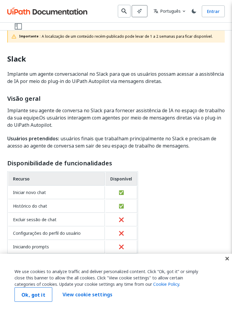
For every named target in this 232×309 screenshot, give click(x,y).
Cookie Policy (166, 284)
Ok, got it (33, 294)
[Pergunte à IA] (139, 11)
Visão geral (23, 98)
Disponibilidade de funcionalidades (59, 163)
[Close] (227, 258)
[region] (116, 281)
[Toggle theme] (194, 11)
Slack (16, 59)
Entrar (213, 11)
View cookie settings (87, 294)
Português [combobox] (167, 11)
